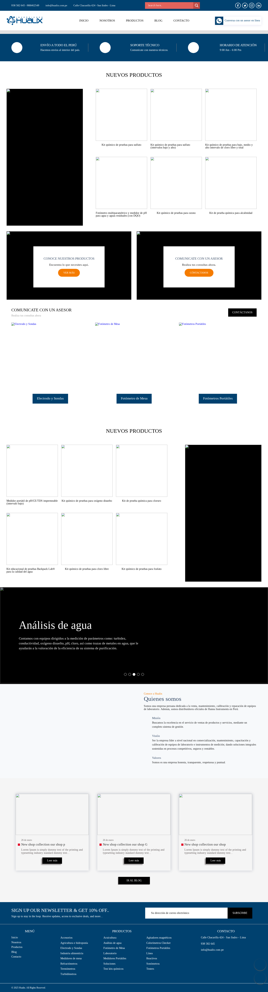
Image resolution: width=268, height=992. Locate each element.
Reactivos (151, 958)
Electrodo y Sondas (71, 948)
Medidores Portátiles (114, 958)
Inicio (83, 20)
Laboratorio (110, 953)
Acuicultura (109, 937)
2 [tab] (129, 674)
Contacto (181, 20)
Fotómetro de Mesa (114, 948)
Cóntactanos (199, 272)
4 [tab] (138, 674)
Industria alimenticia (71, 953)
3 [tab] (134, 674)
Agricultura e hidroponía (74, 942)
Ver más (69, 272)
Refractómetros (68, 963)
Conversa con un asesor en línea (242, 20)
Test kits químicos (113, 968)
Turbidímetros (68, 974)
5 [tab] (142, 674)
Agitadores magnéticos (158, 937)
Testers (150, 968)
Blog (158, 20)
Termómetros (67, 968)
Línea (149, 953)
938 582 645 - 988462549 (25, 5)
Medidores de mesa (71, 958)
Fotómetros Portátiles (158, 948)
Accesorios (66, 937)
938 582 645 (208, 943)
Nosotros (107, 20)
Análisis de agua (112, 942)
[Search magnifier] (196, 5)
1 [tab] (125, 674)
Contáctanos (242, 312)
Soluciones (109, 963)
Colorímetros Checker (158, 942)
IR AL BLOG (134, 880)
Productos (134, 20)
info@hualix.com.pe (56, 5)
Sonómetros (153, 963)
